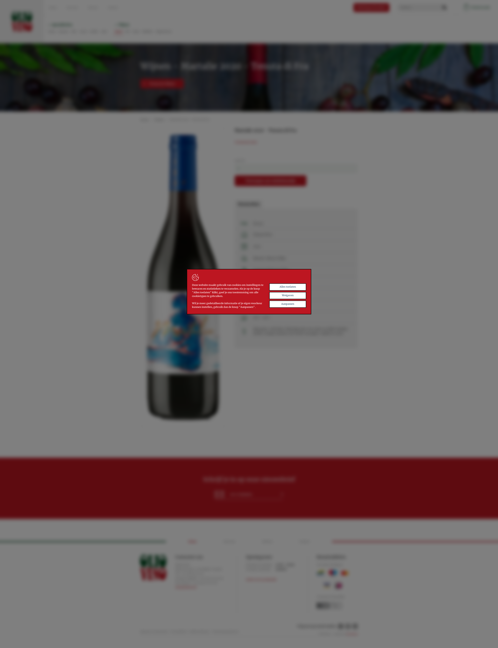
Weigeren (288, 295)
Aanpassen (287, 303)
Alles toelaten (288, 286)
